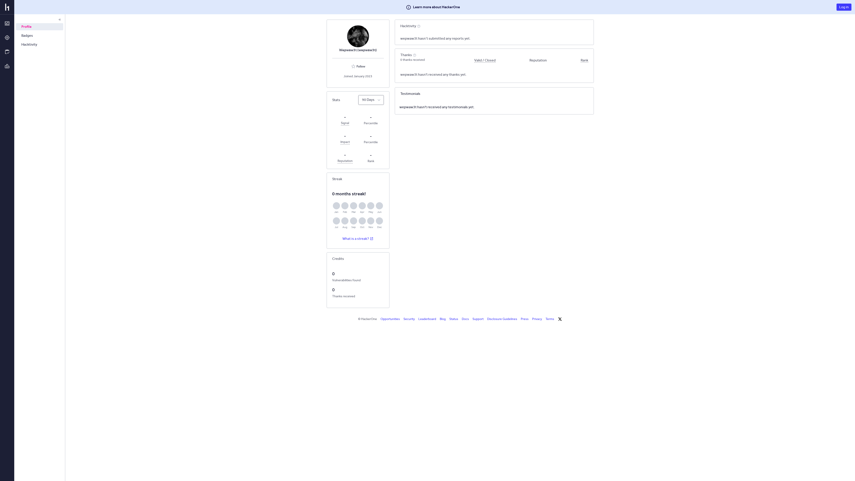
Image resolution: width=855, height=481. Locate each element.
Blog (443, 319)
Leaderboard (427, 319)
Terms (550, 319)
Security (409, 319)
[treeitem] (39, 26)
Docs (465, 319)
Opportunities (390, 319)
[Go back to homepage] (7, 7)
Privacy (537, 319)
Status (453, 319)
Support (478, 319)
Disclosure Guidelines (502, 319)
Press (525, 319)
